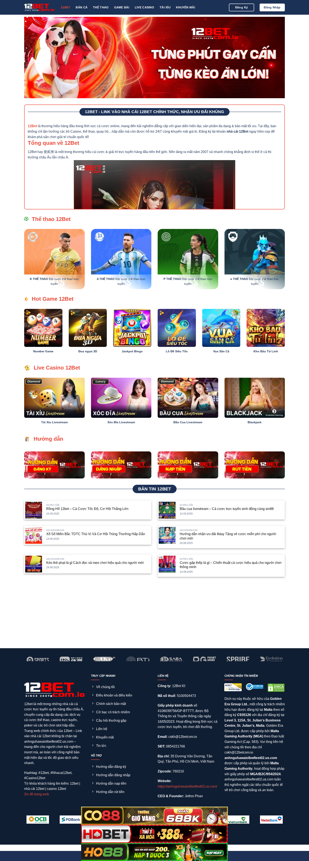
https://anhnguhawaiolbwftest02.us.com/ (187, 786)
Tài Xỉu (165, 7)
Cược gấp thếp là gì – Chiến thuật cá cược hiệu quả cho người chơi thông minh (230, 565)
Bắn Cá (81, 7)
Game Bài (121, 7)
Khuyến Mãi (185, 7)
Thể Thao (100, 7)
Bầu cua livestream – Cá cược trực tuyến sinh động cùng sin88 (227, 509)
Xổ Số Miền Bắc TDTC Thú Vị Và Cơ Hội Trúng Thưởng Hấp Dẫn (95, 534)
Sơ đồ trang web (36, 794)
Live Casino (144, 7)
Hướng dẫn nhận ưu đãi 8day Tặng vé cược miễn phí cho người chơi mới (228, 536)
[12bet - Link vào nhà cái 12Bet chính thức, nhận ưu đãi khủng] (39, 7)
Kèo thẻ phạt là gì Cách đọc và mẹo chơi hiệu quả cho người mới (95, 562)
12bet (65, 7)
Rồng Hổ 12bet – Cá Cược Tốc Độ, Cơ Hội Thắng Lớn (87, 509)
